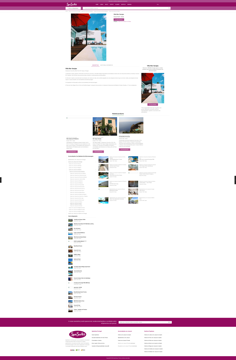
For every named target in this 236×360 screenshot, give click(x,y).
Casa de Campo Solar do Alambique (82, 278)
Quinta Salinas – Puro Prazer (145, 182)
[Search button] (169, 8)
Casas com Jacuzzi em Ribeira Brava (77, 192)
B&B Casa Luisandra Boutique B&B (146, 159)
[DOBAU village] (70, 255)
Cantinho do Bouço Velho (79, 219)
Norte (106, 4)
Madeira (129, 4)
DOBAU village (77, 254)
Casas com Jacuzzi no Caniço (114, 11)
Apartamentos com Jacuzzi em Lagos (146, 189)
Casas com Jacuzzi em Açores (75, 163)
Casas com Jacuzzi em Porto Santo (77, 190)
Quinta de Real (77, 259)
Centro (112, 4)
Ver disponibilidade (119, 19)
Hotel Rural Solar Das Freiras (116, 175)
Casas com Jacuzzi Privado (124, 340)
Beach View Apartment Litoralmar (117, 199)
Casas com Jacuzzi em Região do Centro (77, 207)
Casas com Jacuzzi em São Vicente (77, 200)
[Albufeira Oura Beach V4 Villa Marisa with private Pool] (70, 224)
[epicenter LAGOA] (70, 288)
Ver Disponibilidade (152, 104)
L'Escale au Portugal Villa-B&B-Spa (82, 282)
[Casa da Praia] (70, 306)
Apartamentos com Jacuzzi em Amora (117, 189)
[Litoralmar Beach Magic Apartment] (70, 267)
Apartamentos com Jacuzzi (124, 337)
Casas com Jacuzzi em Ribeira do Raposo (78, 194)
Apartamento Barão (114, 190)
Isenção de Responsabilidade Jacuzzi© (100, 346)
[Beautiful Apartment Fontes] (70, 293)
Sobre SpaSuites (95, 334)
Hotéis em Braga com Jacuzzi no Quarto (153, 346)
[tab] (95, 65)
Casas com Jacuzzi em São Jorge (76, 198)
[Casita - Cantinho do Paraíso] (70, 310)
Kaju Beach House (78, 246)
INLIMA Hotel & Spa (114, 183)
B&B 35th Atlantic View (79, 301)
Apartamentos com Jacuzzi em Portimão (118, 197)
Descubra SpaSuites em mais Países (100, 337)
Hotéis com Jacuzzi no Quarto (124, 334)
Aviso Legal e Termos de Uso (98, 343)
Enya (140, 199)
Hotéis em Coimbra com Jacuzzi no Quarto (153, 348)
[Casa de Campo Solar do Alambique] (70, 279)
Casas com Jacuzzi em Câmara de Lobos (78, 175)
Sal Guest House (77, 296)
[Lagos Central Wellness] (70, 233)
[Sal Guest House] (70, 297)
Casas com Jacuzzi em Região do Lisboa (77, 209)
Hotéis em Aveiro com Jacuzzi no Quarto (153, 343)
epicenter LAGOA (78, 287)
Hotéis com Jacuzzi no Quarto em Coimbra (118, 164)
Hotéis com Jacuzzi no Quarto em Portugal (77, 213)
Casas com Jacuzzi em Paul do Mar (77, 184)
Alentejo (123, 4)
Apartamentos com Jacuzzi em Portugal (76, 159)
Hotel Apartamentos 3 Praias (116, 159)
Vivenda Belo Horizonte (124, 136)
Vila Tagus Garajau (97, 138)
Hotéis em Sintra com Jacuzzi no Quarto (153, 340)
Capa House (142, 190)
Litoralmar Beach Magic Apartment (82, 266)
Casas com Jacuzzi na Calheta (76, 201)
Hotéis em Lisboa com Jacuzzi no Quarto (153, 334)
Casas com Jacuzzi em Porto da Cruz (77, 188)
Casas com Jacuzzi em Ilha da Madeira (101, 11)
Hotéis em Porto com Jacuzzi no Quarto (153, 337)
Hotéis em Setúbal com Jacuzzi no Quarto (153, 351)
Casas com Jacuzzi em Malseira (76, 182)
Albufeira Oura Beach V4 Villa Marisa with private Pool (84, 223)
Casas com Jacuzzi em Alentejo (75, 165)
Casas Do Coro (77, 250)
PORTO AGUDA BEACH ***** (80, 241)
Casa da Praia (77, 305)
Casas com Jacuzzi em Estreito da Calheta (78, 177)
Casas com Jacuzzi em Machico (76, 180)
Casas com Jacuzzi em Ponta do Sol (77, 186)
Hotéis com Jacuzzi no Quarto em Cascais (147, 164)
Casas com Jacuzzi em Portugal (74, 11)
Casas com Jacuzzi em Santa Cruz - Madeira (79, 196)
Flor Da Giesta (77, 228)
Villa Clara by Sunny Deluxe (80, 237)
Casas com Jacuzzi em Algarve (75, 167)
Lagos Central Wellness (79, 232)
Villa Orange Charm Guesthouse (146, 166)
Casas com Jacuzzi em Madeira (87, 11)
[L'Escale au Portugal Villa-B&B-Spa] (70, 283)
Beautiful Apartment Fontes (80, 292)
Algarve (117, 4)
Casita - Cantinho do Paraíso (80, 309)
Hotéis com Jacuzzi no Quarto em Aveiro (147, 181)
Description (95, 65)
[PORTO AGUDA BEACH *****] (70, 242)
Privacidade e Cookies (96, 340)
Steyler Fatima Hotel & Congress (146, 174)
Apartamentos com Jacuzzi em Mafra (146, 197)
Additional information (106, 65)
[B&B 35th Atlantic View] (70, 301)
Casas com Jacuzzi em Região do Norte (76, 211)
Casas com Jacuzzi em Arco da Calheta (78, 173)
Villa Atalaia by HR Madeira (72, 138)
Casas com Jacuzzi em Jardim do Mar (77, 179)
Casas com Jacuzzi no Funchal (76, 205)
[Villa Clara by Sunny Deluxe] (70, 237)
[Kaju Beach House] (70, 246)
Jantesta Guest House (114, 166)
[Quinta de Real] (70, 261)
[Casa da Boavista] (70, 273)
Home (97, 4)
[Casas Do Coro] (70, 251)
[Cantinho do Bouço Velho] (70, 220)
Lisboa (101, 4)
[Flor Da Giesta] (70, 229)
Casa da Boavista (78, 271)
